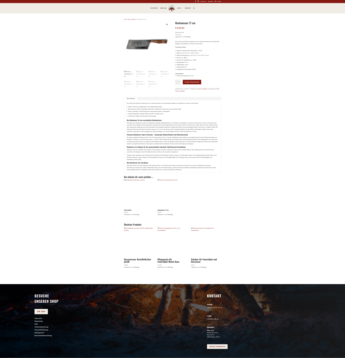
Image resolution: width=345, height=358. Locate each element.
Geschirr (199, 89)
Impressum (38, 318)
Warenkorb (210, 1)
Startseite (154, 8)
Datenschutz (38, 321)
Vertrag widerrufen (217, 346)
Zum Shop (41, 311)
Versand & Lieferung (41, 330)
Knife (217, 89)
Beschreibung (131, 98)
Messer (177, 91)
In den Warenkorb (192, 82)
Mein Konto (203, 1)
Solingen (182, 91)
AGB (36, 324)
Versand (179, 34)
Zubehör (133, 19)
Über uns (163, 8)
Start (125, 19)
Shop (179, 8)
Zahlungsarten (39, 333)
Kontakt (188, 8)
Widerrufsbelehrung (41, 327)
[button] (167, 24)
